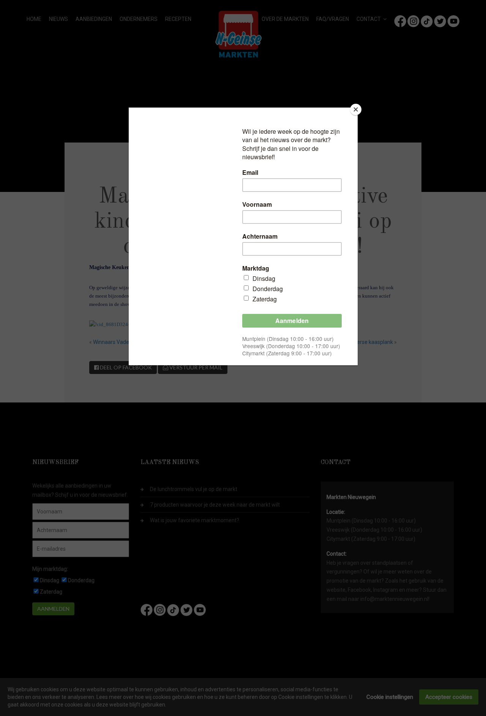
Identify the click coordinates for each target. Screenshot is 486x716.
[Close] (355, 109)
